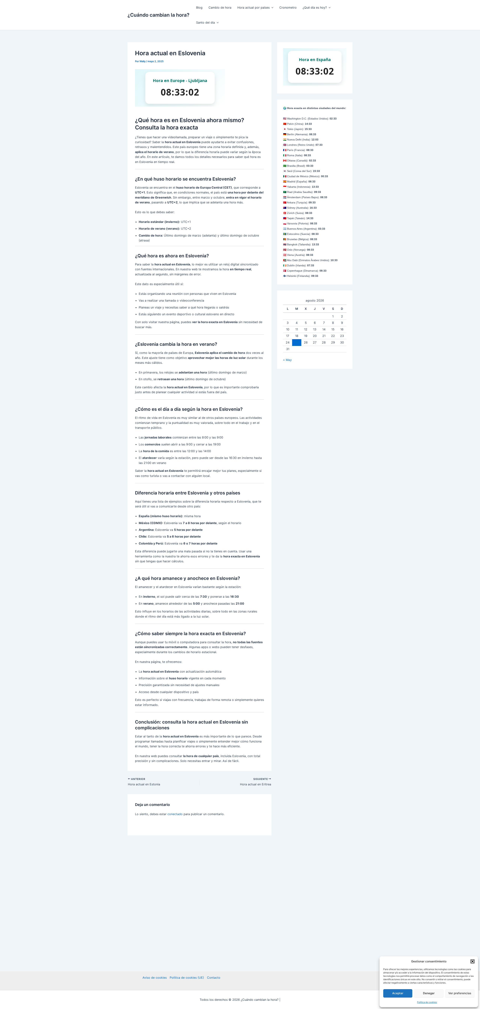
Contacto (213, 977)
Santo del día (205, 22)
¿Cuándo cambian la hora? (158, 15)
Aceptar (397, 993)
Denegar (429, 993)
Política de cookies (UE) (187, 977)
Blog (199, 7)
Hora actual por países (253, 7)
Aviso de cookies (154, 977)
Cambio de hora (219, 7)
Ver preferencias (459, 993)
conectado (175, 814)
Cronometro (288, 7)
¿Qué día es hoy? (315, 7)
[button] (472, 961)
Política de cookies (427, 1002)
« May (287, 360)
